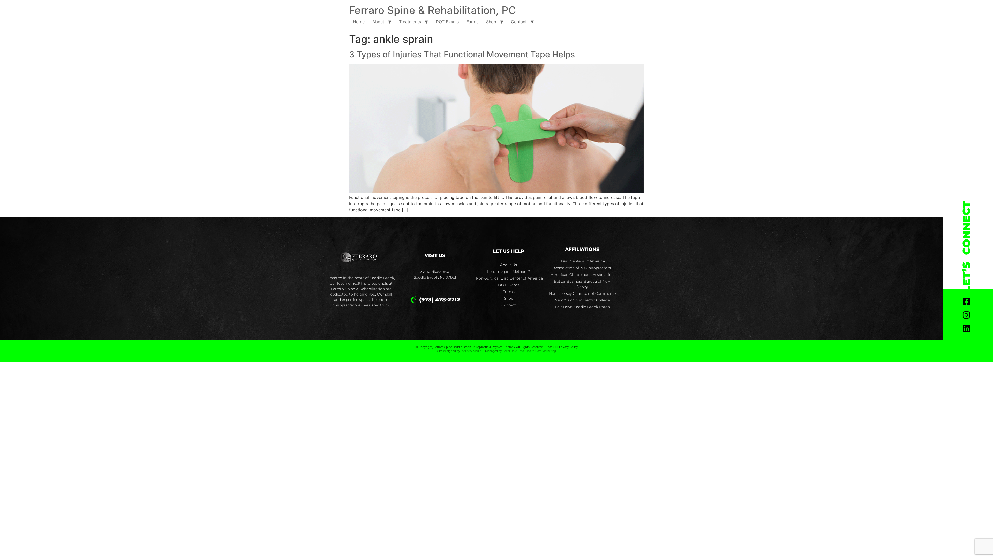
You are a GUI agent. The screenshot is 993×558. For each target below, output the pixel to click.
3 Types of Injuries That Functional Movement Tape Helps (462, 54)
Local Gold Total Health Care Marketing (529, 351)
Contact (519, 21)
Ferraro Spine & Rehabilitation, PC (432, 10)
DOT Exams (447, 21)
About (378, 21)
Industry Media (471, 351)
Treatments (410, 21)
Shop (491, 21)
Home (359, 21)
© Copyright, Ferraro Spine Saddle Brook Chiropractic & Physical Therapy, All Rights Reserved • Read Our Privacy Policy (496, 347)
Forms (472, 21)
